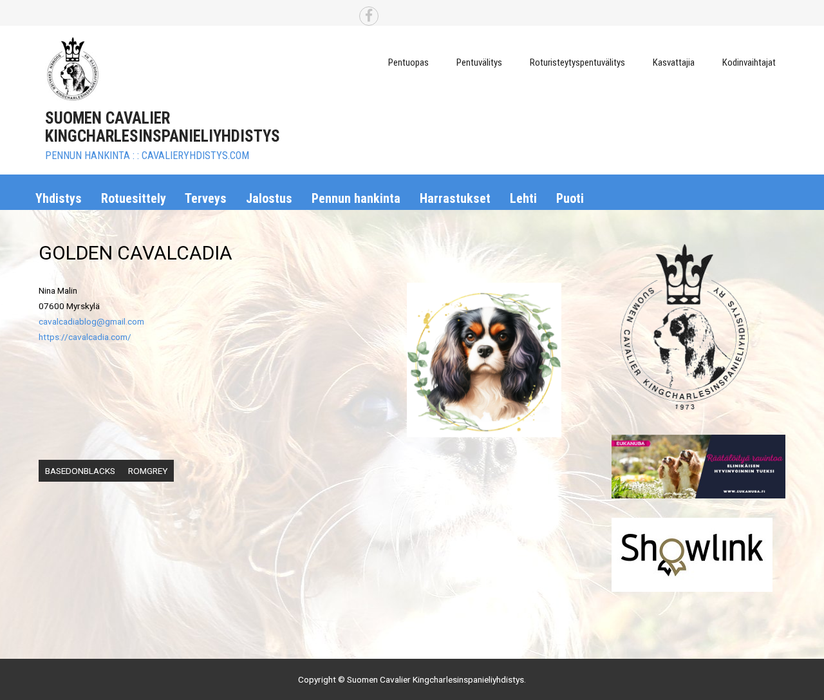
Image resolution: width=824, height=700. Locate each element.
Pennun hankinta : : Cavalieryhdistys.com (147, 155)
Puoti (570, 198)
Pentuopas (408, 62)
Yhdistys (58, 198)
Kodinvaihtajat (749, 62)
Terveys (206, 198)
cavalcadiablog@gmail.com (91, 321)
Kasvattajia (674, 62)
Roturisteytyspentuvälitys (577, 62)
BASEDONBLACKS (80, 471)
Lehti (523, 198)
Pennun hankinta (356, 198)
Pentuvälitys (479, 62)
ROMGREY (147, 471)
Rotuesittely (133, 198)
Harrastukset (455, 198)
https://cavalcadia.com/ (85, 337)
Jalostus (269, 198)
